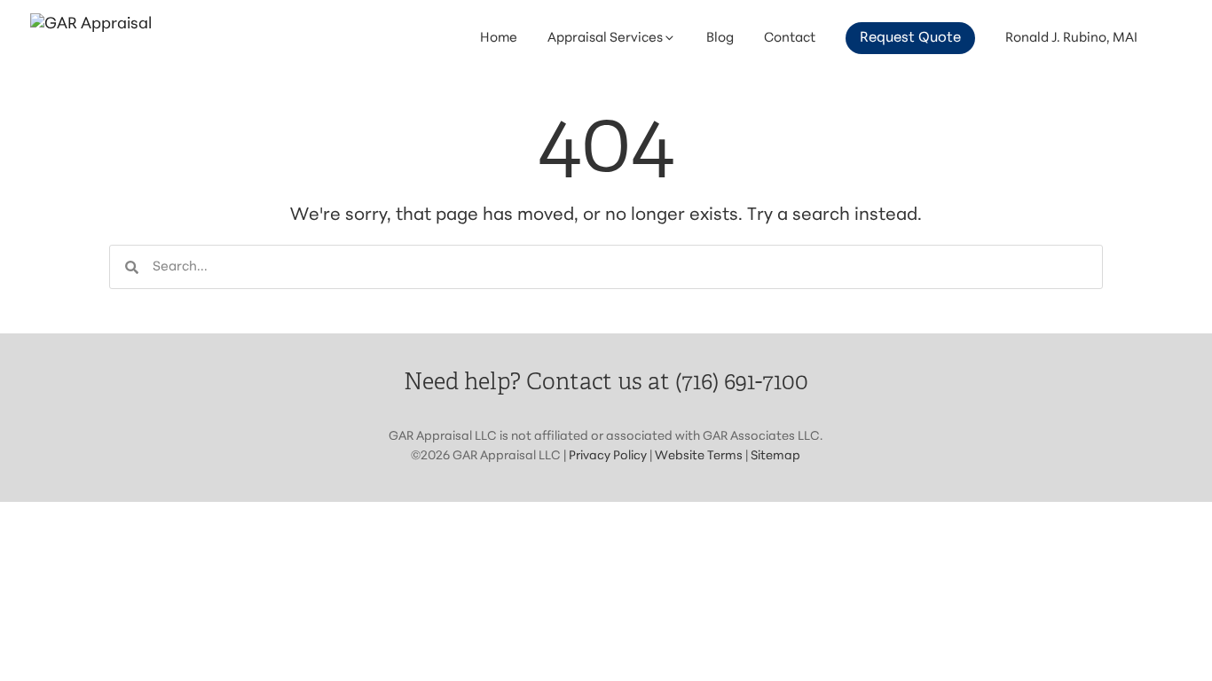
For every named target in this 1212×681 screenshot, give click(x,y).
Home (498, 38)
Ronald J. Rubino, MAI (1071, 38)
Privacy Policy (608, 456)
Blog (720, 38)
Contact (789, 38)
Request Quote (910, 38)
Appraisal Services (605, 38)
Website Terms (699, 456)
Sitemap (775, 456)
